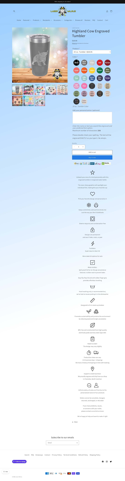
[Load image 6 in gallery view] (17, 101)
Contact (47, 455)
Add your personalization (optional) (86, 110)
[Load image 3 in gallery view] (40, 90)
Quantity (74, 143)
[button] (14, 11)
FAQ (32, 455)
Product (76, 48)
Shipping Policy (95, 455)
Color (75, 57)
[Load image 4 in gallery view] (51, 90)
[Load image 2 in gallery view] (28, 90)
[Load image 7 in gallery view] (28, 101)
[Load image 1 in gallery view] (17, 90)
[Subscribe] (77, 443)
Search (27, 455)
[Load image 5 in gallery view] (62, 90)
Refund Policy (83, 455)
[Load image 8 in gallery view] (40, 101)
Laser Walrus (19, 476)
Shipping (74, 43)
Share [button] (76, 422)
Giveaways (39, 455)
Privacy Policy (57, 455)
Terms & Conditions (70, 455)
